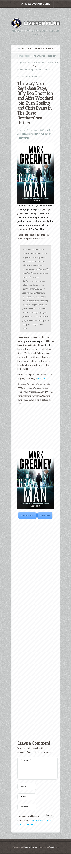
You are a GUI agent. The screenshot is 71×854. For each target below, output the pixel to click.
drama (30, 134)
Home (20, 56)
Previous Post (27, 515)
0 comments (23, 138)
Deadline (41, 378)
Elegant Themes (30, 847)
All (18, 134)
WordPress (54, 847)
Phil (28, 130)
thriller (48, 134)
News (41, 134)
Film (36, 134)
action (28, 56)
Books (23, 134)
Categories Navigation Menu (37, 49)
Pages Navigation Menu (37, 4)
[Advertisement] (44, 72)
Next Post (45, 515)
